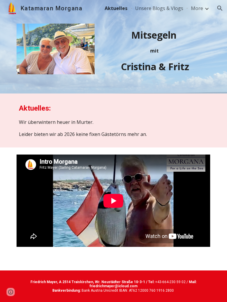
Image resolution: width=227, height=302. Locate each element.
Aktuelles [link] (116, 8)
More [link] (197, 8)
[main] (154, 51)
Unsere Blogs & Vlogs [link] (159, 8)
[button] (220, 8)
